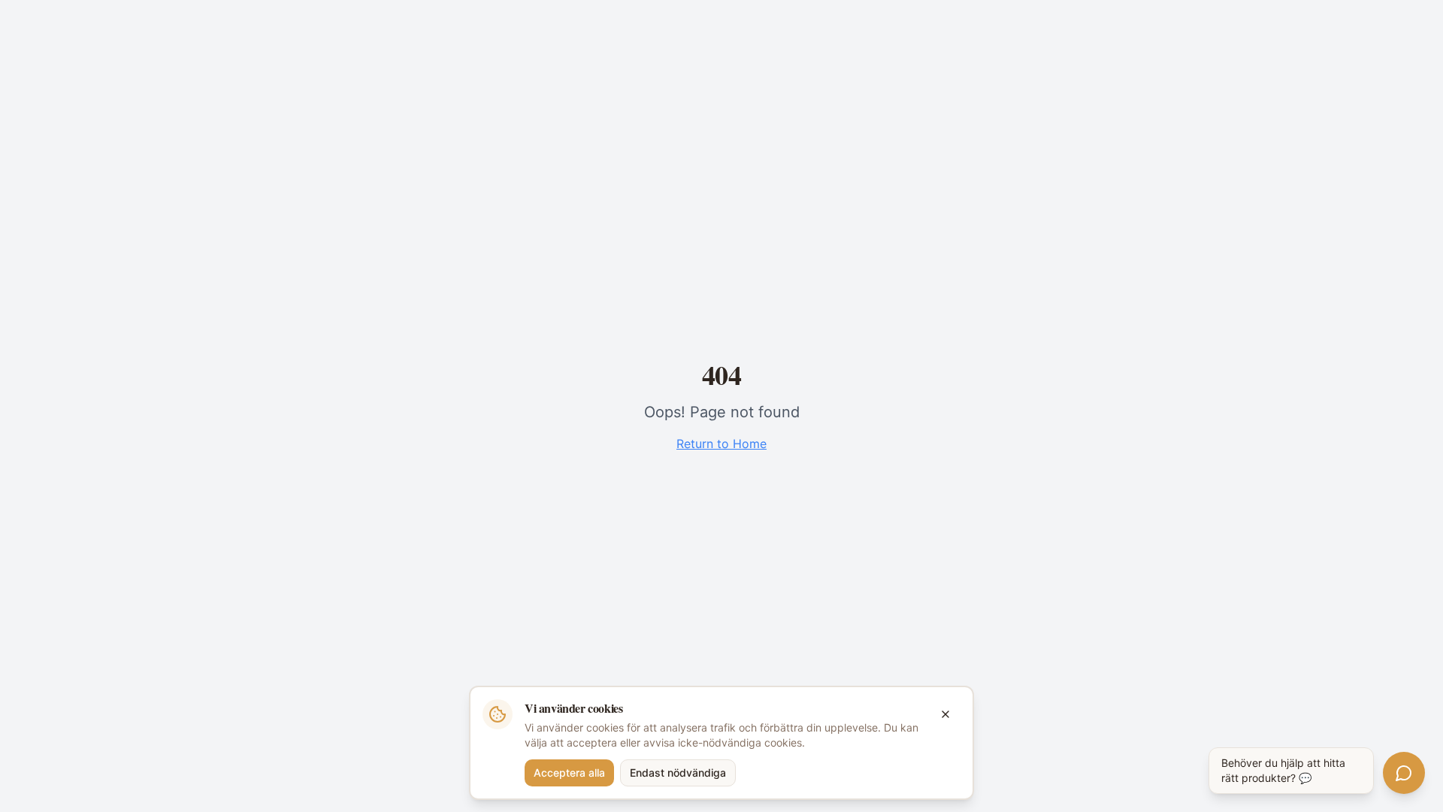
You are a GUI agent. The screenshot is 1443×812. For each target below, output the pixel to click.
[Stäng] (945, 714)
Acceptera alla (569, 772)
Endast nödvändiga (678, 772)
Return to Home (721, 443)
